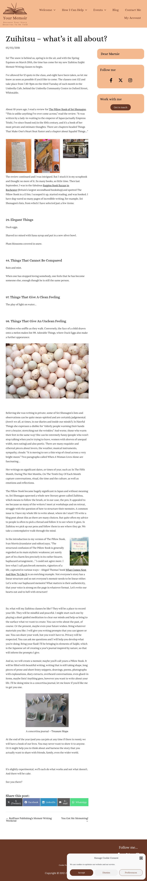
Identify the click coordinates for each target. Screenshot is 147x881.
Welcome (45, 10)
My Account (132, 18)
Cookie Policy (64, 865)
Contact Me (133, 10)
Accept (81, 872)
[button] (141, 858)
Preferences (131, 872)
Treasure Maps (59, 731)
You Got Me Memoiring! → (74, 819)
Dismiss (106, 872)
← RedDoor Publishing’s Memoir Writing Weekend (29, 819)
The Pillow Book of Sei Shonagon (67, 109)
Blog (115, 10)
